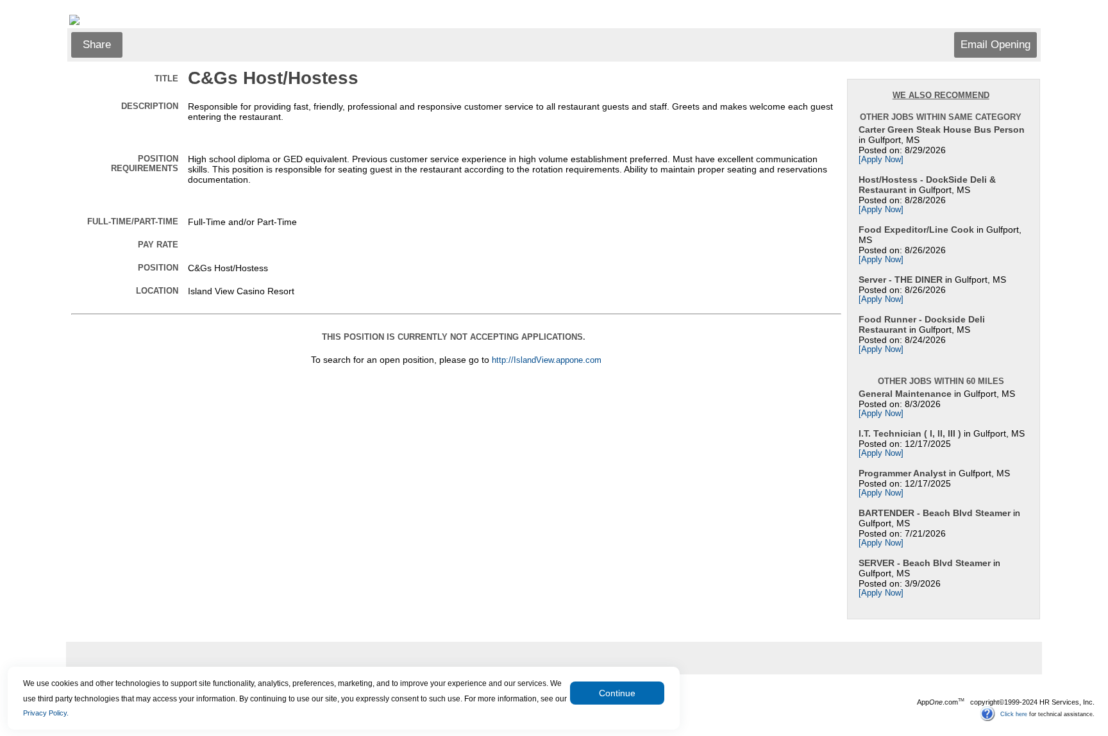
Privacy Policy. (46, 713)
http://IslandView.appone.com (546, 360)
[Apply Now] (881, 159)
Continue (617, 693)
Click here (1013, 713)
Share (97, 44)
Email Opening (995, 44)
